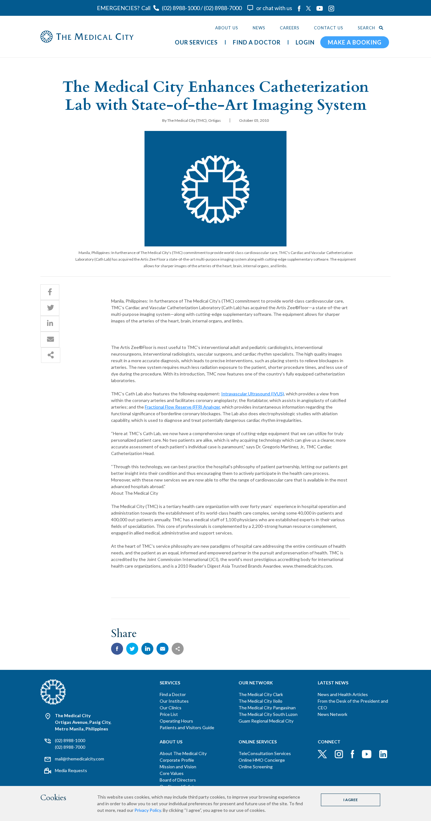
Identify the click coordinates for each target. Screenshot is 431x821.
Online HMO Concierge (262, 760)
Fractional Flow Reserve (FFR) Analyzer (182, 407)
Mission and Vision (178, 766)
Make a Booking (354, 42)
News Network (332, 714)
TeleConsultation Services (265, 753)
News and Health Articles (343, 694)
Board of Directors (178, 780)
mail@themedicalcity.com (79, 758)
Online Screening (256, 766)
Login (305, 42)
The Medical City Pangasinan (267, 707)
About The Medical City (183, 753)
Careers (289, 27)
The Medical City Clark (261, 694)
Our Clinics (170, 707)
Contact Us (328, 27)
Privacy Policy (147, 810)
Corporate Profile (177, 760)
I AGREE (350, 799)
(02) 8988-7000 (223, 7)
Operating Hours (176, 721)
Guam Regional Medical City (266, 721)
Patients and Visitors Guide (187, 727)
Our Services (196, 42)
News (259, 27)
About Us (226, 27)
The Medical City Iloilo (260, 701)
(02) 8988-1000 (181, 7)
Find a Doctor (173, 694)
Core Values (172, 773)
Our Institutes (174, 701)
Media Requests (71, 770)
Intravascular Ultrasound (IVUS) (252, 393)
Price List (169, 714)
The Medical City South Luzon (268, 714)
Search (367, 27)
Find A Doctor (256, 42)
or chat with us (274, 7)
